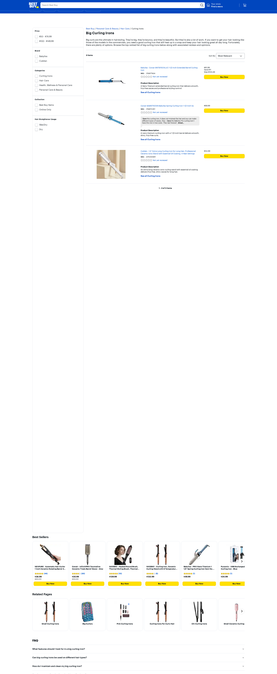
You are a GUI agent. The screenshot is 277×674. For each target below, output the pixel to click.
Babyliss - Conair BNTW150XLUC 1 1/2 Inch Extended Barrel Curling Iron (169, 68)
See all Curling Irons (150, 92)
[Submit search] (202, 5)
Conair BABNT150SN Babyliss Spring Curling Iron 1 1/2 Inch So (167, 106)
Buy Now (224, 77)
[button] (215, 5)
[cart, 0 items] (244, 5)
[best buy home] (34, 5)
